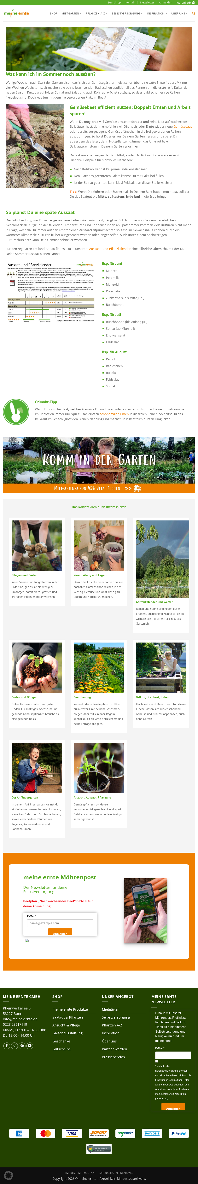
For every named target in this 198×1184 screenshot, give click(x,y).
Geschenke (61, 1041)
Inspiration (155, 13)
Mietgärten (70, 13)
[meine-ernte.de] (16, 13)
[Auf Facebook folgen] (6, 1045)
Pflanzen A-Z (95, 13)
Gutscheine (61, 1049)
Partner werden (114, 1049)
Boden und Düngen (24, 697)
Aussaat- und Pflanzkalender (110, 249)
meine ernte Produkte (70, 1009)
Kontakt (130, 2)
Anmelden (60, 933)
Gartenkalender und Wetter (154, 602)
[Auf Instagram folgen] (14, 1045)
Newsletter (147, 2)
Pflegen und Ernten (24, 575)
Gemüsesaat (182, 126)
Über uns (178, 13)
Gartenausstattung (67, 1033)
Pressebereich (113, 1057)
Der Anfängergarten (25, 797)
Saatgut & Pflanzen (67, 1017)
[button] (193, 13)
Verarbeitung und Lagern (90, 575)
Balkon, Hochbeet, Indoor (153, 697)
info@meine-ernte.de (20, 1019)
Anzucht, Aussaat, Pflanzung (92, 797)
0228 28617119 (15, 1024)
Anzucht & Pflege (66, 1025)
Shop (53, 13)
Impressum (73, 1173)
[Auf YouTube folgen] (29, 1045)
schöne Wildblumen (114, 414)
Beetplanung (82, 697)
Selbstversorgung (126, 13)
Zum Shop (114, 2)
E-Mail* (31, 916)
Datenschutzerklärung (116, 1173)
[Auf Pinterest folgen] (22, 1045)
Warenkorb (184, 2)
